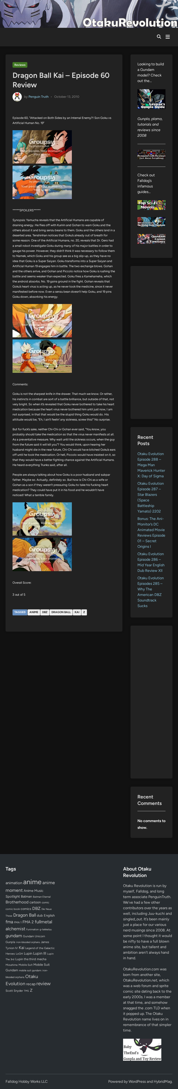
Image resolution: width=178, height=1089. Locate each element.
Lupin (28, 953)
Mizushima (12, 964)
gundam (14, 935)
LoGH (19, 953)
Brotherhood (17, 902)
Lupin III (39, 953)
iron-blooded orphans (28, 942)
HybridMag (163, 1081)
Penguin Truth (39, 96)
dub (40, 915)
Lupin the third (25, 959)
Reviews (19, 64)
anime (33, 612)
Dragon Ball (61, 612)
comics (26, 909)
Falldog (142, 891)
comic (45, 902)
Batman (26, 896)
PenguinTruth (159, 897)
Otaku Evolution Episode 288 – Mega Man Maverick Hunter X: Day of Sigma (151, 465)
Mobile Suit (25, 964)
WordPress (137, 1081)
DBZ (45, 612)
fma (9, 921)
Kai (77, 612)
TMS (26, 990)
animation (14, 882)
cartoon (35, 902)
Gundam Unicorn (34, 936)
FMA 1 (18, 922)
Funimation (32, 929)
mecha (41, 959)
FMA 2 (28, 922)
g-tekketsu (46, 929)
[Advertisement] (151, 342)
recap (30, 984)
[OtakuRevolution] (89, 13)
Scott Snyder (14, 990)
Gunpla (10, 942)
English (49, 915)
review (43, 983)
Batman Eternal (42, 896)
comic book (13, 909)
